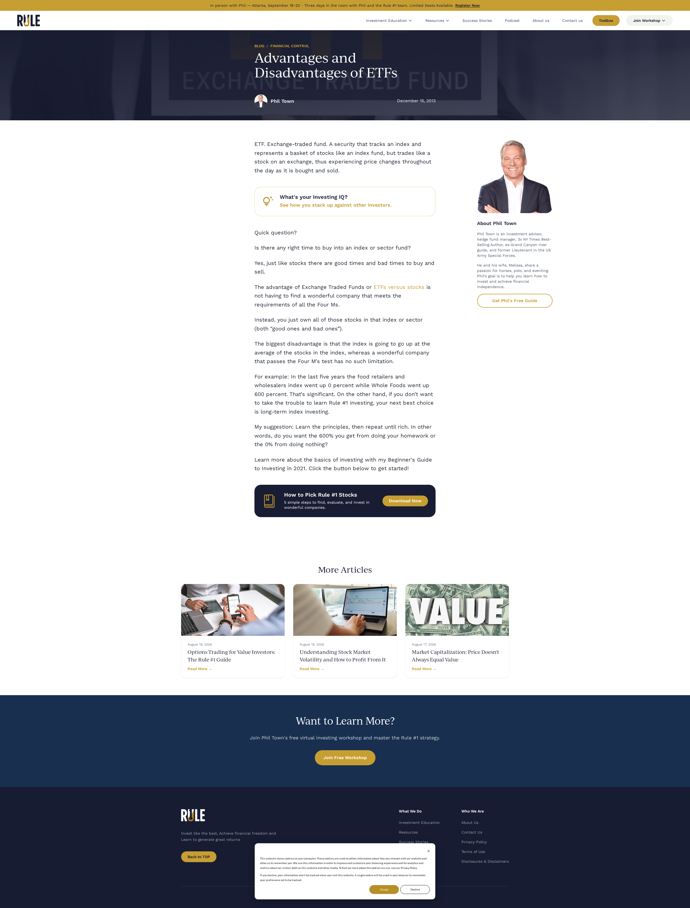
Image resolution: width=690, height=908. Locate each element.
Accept (384, 889)
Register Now (467, 5)
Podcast (512, 20)
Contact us (572, 20)
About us (541, 20)
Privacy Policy (474, 842)
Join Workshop (646, 20)
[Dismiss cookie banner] (428, 851)
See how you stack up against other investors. (336, 205)
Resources (434, 20)
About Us (469, 822)
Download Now (405, 500)
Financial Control (289, 46)
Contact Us (471, 832)
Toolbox (606, 20)
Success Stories (477, 20)
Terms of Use (473, 851)
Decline (415, 889)
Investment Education (386, 20)
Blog (259, 46)
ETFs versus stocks (399, 287)
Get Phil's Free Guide (514, 300)
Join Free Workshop (345, 757)
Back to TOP (199, 857)
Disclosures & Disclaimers (485, 861)
